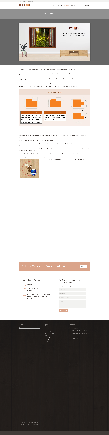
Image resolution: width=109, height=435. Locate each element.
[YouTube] (74, 338)
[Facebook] (70, 338)
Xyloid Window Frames (50, 333)
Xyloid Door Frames (49, 331)
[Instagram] (77, 338)
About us (47, 330)
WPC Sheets (47, 337)
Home (46, 328)
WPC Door (47, 339)
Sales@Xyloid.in (31, 1)
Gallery (46, 335)
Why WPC (47, 341)
